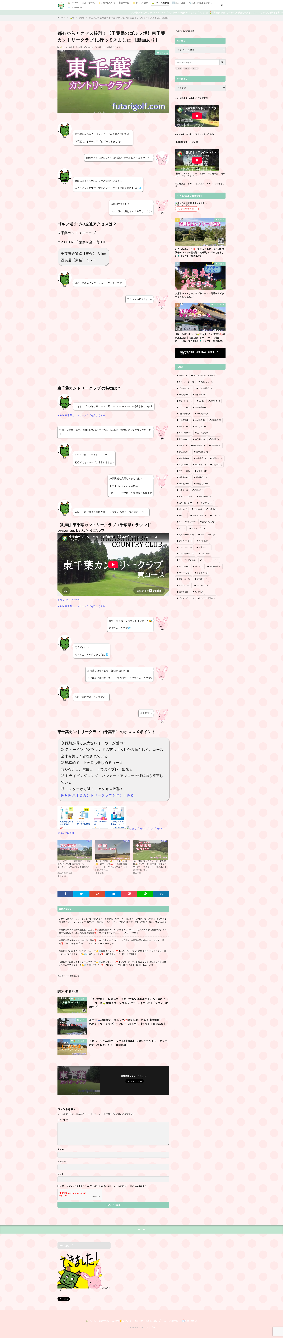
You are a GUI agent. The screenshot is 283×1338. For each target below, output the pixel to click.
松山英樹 (205, 496)
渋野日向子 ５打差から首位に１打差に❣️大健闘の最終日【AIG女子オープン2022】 (97, 929)
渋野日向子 (185, 503)
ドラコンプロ (198, 528)
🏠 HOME (73, 2)
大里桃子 (202, 471)
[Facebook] (65, 894)
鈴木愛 (183, 445)
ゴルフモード (185, 388)
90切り (212, 509)
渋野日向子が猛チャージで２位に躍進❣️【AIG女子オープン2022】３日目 (93, 940)
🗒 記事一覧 (124, 2)
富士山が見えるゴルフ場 (204, 375)
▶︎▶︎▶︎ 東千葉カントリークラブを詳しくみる (81, 415)
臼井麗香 (201, 458)
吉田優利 (200, 439)
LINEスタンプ (153, 1320)
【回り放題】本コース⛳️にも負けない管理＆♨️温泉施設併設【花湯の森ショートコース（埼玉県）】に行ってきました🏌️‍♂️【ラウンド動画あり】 (200, 337)
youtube (89, 47)
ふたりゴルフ (93, 530)
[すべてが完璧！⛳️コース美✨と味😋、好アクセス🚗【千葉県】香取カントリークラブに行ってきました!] (112, 850)
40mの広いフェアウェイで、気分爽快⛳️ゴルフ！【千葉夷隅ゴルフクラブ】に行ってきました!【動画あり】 (150, 864)
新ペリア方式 (199, 515)
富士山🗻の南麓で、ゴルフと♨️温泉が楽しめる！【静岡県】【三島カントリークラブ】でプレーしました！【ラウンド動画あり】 (128, 1021)
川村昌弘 (200, 395)
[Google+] (97, 894)
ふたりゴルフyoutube (68, 599)
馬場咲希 (215, 401)
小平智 (183, 490)
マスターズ (184, 471)
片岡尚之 (217, 464)
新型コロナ (184, 579)
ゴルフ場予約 (107, 47)
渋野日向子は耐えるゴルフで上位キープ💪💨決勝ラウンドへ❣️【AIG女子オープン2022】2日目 (103, 951)
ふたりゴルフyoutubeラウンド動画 (191, 98)
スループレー (185, 547)
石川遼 (198, 490)
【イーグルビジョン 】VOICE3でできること (200, 184)
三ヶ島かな (203, 433)
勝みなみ (184, 439)
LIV (201, 401)
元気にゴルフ (208, 522)
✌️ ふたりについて (106, 2)
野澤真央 (184, 395)
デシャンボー (185, 401)
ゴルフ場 (78, 47)
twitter (139, 1320)
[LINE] (145, 894)
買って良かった (186, 534)
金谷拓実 (184, 483)
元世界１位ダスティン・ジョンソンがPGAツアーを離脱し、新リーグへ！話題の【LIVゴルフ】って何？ (107, 919)
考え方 (198, 592)
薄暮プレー (204, 547)
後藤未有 (184, 420)
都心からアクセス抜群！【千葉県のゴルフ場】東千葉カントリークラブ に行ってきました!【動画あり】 (130, 18)
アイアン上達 (207, 598)
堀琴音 (215, 439)
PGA (198, 509)
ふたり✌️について (122, 1320)
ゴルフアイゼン (186, 382)
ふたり (187, 68)
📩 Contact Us (75, 7)
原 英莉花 (201, 477)
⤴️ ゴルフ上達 (178, 2)
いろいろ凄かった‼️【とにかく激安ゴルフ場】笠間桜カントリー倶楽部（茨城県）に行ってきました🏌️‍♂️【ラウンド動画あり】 (199, 252)
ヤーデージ (184, 573)
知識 (182, 515)
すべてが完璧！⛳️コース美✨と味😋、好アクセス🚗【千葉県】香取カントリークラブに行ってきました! (112, 864)
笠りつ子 (184, 464)
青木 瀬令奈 (202, 452)
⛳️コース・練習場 (77, 18)
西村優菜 (184, 458)
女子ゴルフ (185, 496)
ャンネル (194, 175)
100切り (202, 579)
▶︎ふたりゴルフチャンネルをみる (198, 134)
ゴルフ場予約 (205, 388)
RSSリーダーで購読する (68, 975)
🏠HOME (91, 1320)
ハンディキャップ (187, 522)
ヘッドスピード (207, 534)
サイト (60, 1174)
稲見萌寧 (184, 477)
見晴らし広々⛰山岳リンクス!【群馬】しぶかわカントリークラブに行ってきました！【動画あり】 (128, 1042)
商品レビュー (207, 382)
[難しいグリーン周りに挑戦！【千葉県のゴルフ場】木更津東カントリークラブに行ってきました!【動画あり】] (74, 850)
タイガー (184, 407)
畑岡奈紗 (217, 458)
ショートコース (219, 305)
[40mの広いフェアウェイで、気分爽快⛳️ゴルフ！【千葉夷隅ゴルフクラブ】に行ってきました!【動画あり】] (150, 850)
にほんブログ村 (65, 832)
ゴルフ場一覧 (88, 2)
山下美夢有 (184, 414)
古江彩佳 (184, 452)
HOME (62, 18)
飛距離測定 (215, 566)
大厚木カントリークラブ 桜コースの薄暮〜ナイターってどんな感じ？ (199, 295)
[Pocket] (129, 894)
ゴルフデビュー (186, 598)
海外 (183, 509)
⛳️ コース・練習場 (160, 2)
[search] (223, 62)
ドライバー (202, 573)
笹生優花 (200, 464)
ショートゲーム (210, 560)
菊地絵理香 (199, 445)
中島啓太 (184, 426)
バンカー (184, 566)
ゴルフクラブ (185, 541)
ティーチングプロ (187, 560)
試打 (182, 528)
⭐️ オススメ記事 (140, 2)
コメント (62, 1120)
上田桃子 (200, 420)
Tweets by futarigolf (184, 30)
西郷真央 (216, 420)
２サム (195, 68)
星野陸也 (216, 445)
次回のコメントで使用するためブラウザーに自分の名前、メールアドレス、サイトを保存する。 (104, 1186)
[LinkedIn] (161, 894)
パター (199, 566)
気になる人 (201, 426)
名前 (60, 1149)
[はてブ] (113, 894)
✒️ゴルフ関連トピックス (200, 2)
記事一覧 (104, 1320)
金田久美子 (202, 414)
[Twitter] (81, 894)
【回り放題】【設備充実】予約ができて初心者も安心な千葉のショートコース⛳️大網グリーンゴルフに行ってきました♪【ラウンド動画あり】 (129, 1002)
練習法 (183, 592)
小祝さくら (202, 483)
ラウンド (116, 47)
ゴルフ (179, 68)
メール (61, 1162)
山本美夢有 (201, 407)
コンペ (216, 515)
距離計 (183, 375)
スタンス (203, 541)
